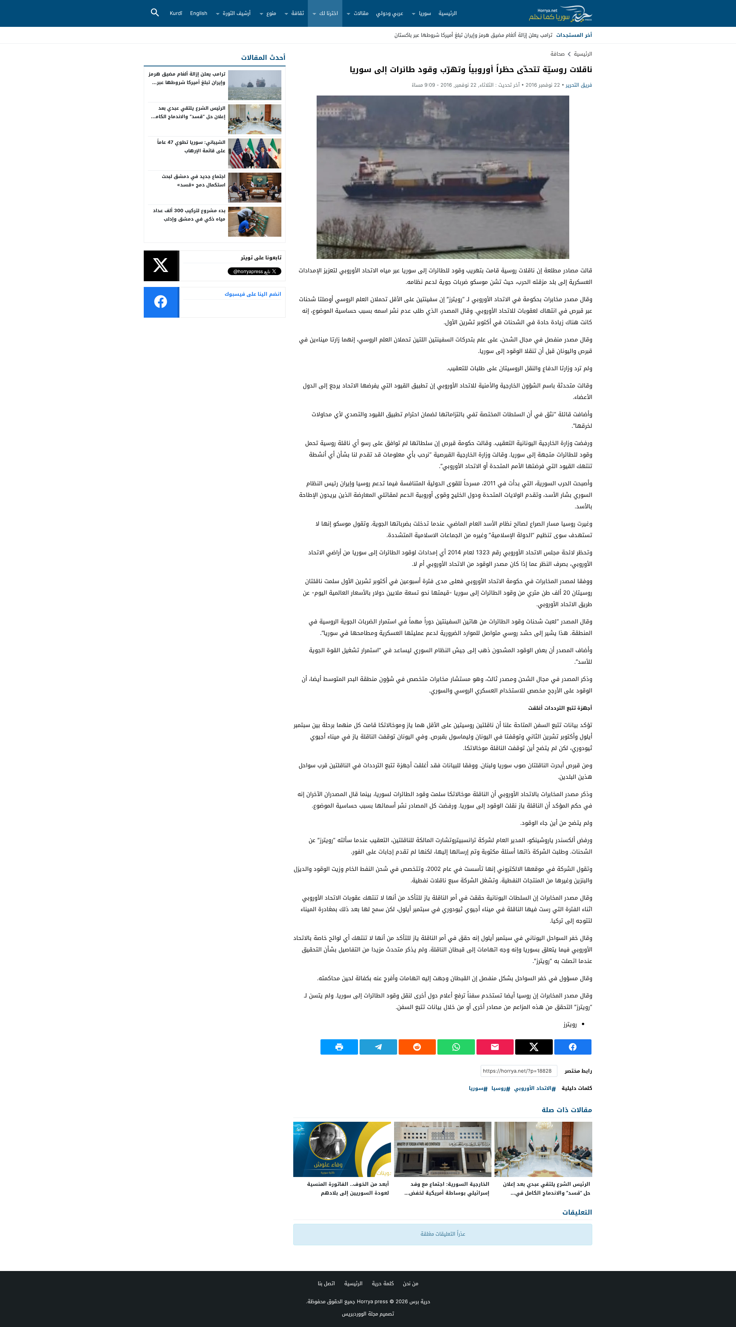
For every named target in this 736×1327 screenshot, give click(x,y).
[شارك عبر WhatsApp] (456, 1047)
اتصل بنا (326, 1283)
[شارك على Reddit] (417, 1047)
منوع (271, 13)
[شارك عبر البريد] (495, 1047)
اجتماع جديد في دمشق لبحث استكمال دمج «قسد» (193, 180)
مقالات (361, 13)
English (198, 13)
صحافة (557, 54)
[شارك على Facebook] (573, 1047)
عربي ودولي (389, 13)
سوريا (425, 13)
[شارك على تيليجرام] (378, 1047)
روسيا (498, 1089)
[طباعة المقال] (339, 1047)
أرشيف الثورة (237, 13)
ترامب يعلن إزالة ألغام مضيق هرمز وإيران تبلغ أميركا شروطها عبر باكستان (186, 82)
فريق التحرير (579, 85)
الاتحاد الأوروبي (533, 1089)
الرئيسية (448, 13)
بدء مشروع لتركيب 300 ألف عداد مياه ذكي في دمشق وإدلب (189, 214)
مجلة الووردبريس (360, 1314)
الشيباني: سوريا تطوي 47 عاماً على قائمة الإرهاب (191, 146)
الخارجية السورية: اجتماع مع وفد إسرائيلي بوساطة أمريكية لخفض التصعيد (449, 1193)
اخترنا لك (328, 13)
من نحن (410, 1283)
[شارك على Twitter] (534, 1047)
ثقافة (297, 13)
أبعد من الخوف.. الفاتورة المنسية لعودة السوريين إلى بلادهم (348, 1188)
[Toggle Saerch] (155, 13)
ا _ (549, 35)
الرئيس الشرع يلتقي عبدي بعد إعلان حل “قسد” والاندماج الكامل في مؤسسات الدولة (546, 1193)
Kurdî (176, 13)
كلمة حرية (383, 1283)
